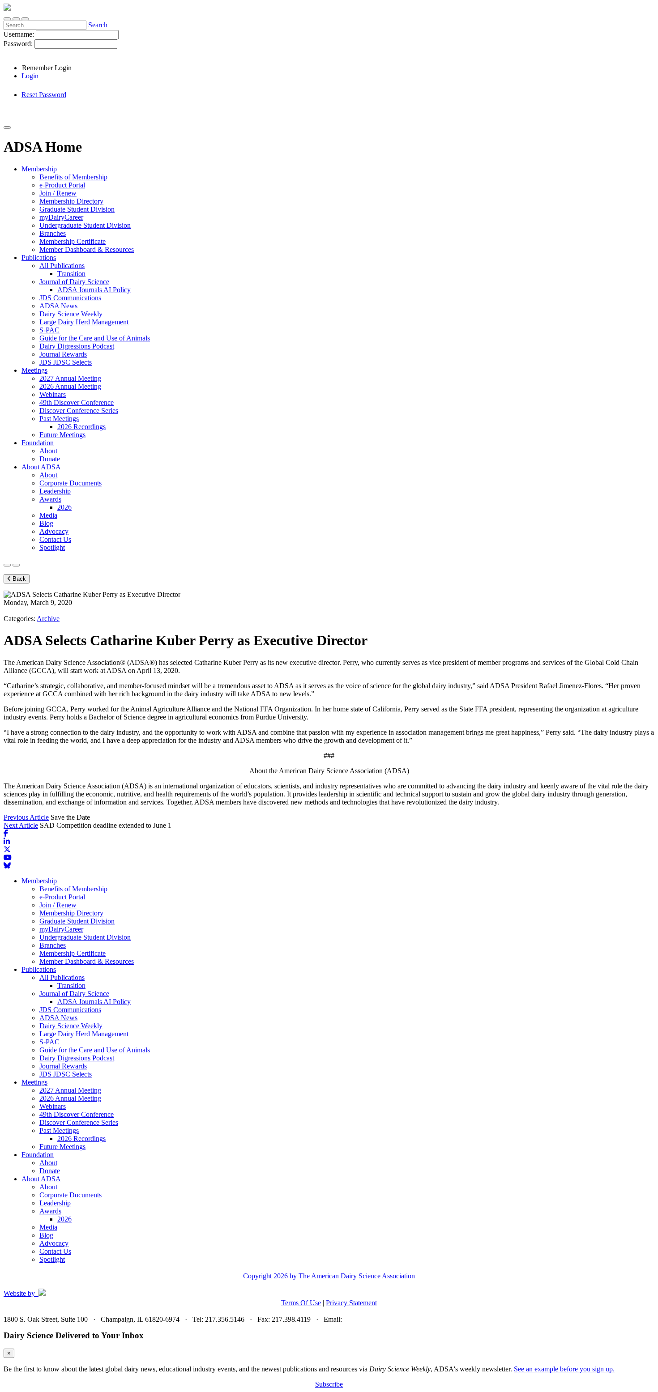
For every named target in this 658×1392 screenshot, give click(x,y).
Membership (39, 881)
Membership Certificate (72, 953)
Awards (50, 1211)
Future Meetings (62, 1146)
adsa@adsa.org (365, 1319)
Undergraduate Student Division (85, 937)
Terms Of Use (301, 1303)
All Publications (62, 977)
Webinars (52, 1106)
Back (18, 578)
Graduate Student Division (77, 921)
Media (48, 1227)
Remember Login (47, 68)
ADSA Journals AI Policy (94, 1001)
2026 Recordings (81, 1138)
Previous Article (26, 817)
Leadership (55, 1203)
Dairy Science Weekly (71, 1026)
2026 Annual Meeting (70, 1098)
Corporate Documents (70, 1195)
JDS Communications (70, 1009)
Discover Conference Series (78, 1122)
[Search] (7, 18)
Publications (38, 969)
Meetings (34, 1082)
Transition (71, 985)
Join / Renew (58, 905)
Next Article (21, 825)
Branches (52, 945)
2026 (64, 1219)
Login (29, 76)
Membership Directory (71, 913)
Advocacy (53, 1243)
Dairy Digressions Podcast (76, 1058)
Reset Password (43, 94)
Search (97, 25)
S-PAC (49, 1042)
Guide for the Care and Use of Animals (94, 1050)
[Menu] (25, 18)
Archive (48, 618)
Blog (46, 1235)
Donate (49, 1171)
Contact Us (55, 1251)
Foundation (37, 1154)
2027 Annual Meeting (70, 1090)
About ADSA (41, 1179)
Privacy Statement (351, 1303)
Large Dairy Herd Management (83, 1034)
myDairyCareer (61, 929)
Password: (19, 43)
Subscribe (329, 1384)
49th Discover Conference (76, 1114)
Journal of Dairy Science (74, 993)
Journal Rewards (63, 1066)
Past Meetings (59, 1130)
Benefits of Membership (73, 889)
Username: (20, 34)
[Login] (16, 18)
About (48, 1162)
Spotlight (52, 1259)
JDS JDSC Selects (65, 1074)
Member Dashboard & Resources (86, 961)
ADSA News (58, 1018)
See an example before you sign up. (564, 1369)
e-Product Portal (62, 897)
